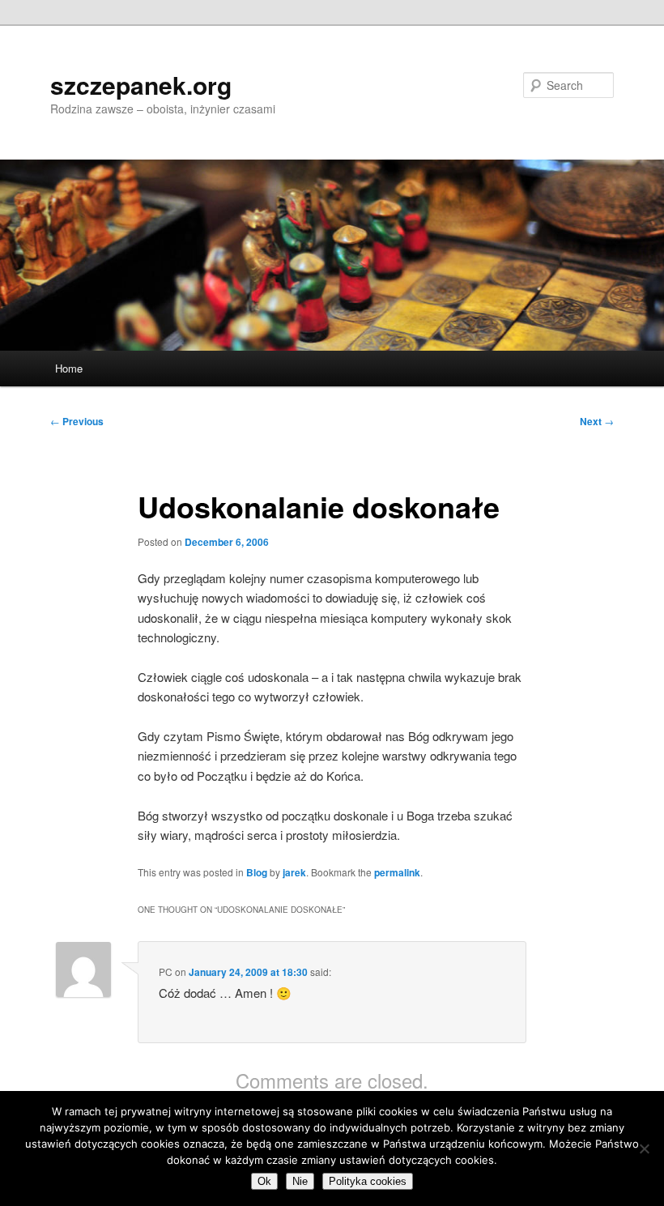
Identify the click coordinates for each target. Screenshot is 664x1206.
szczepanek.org (141, 84)
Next (597, 421)
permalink (397, 872)
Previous (77, 421)
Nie (300, 1181)
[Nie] (644, 1148)
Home (69, 368)
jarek (294, 872)
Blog (256, 872)
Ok (264, 1181)
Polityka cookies (367, 1181)
